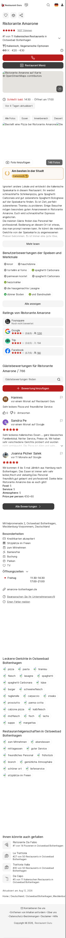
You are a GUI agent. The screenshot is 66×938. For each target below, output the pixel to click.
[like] (4, 412)
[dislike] (11, 412)
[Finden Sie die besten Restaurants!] (11, 5)
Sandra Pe (19, 420)
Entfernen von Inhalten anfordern (27, 912)
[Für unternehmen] (26, 5)
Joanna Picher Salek (26, 453)
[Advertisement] (33, 631)
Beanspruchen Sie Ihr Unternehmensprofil (31, 596)
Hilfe (55, 916)
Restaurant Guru (43, 923)
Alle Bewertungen (26, 506)
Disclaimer (46, 916)
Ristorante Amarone (20, 23)
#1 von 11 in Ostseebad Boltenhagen (25, 38)
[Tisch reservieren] (33, 58)
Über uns (52, 912)
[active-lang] (56, 4)
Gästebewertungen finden (20, 379)
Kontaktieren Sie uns (34, 908)
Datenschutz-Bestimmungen (24, 916)
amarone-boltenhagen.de (22, 589)
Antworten (23, 412)
